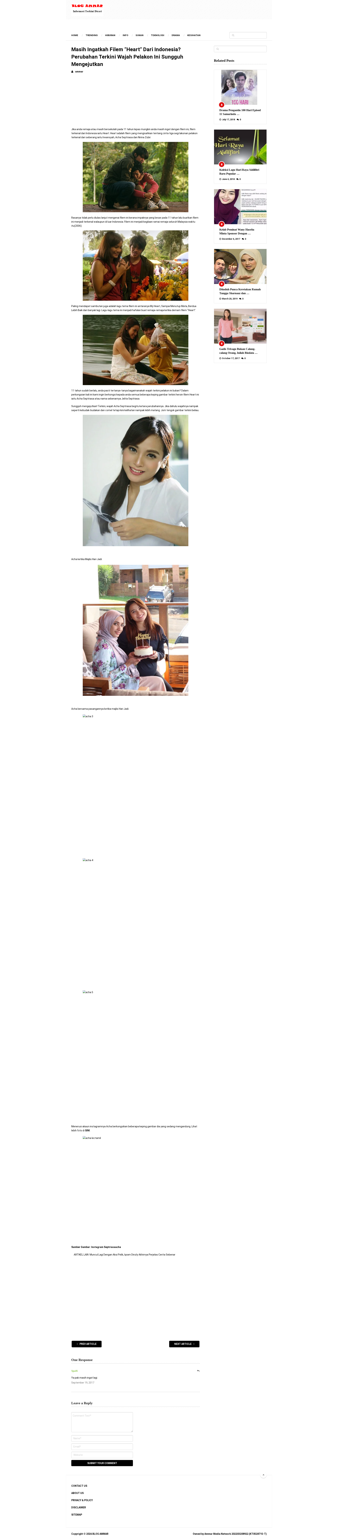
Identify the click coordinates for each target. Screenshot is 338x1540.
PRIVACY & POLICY (82, 1500)
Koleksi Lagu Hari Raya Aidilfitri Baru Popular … (239, 171)
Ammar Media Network (217, 1533)
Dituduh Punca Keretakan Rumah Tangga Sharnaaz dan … (240, 291)
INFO (125, 35)
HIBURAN (110, 35)
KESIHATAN (194, 35)
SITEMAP (76, 1514)
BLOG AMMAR (100, 1533)
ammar (79, 71)
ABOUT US (77, 1493)
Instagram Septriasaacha (106, 1247)
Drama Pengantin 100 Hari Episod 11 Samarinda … (240, 112)
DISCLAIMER (78, 1507)
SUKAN (139, 35)
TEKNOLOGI (157, 35)
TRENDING (92, 35)
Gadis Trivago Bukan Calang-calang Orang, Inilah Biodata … (238, 350)
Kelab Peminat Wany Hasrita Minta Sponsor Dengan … (236, 231)
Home (74, 35)
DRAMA (176, 35)
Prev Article (87, 1344)
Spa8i (74, 1370)
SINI (87, 1130)
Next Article (183, 1344)
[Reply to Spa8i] (198, 1371)
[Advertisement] (135, 102)
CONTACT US (79, 1485)
